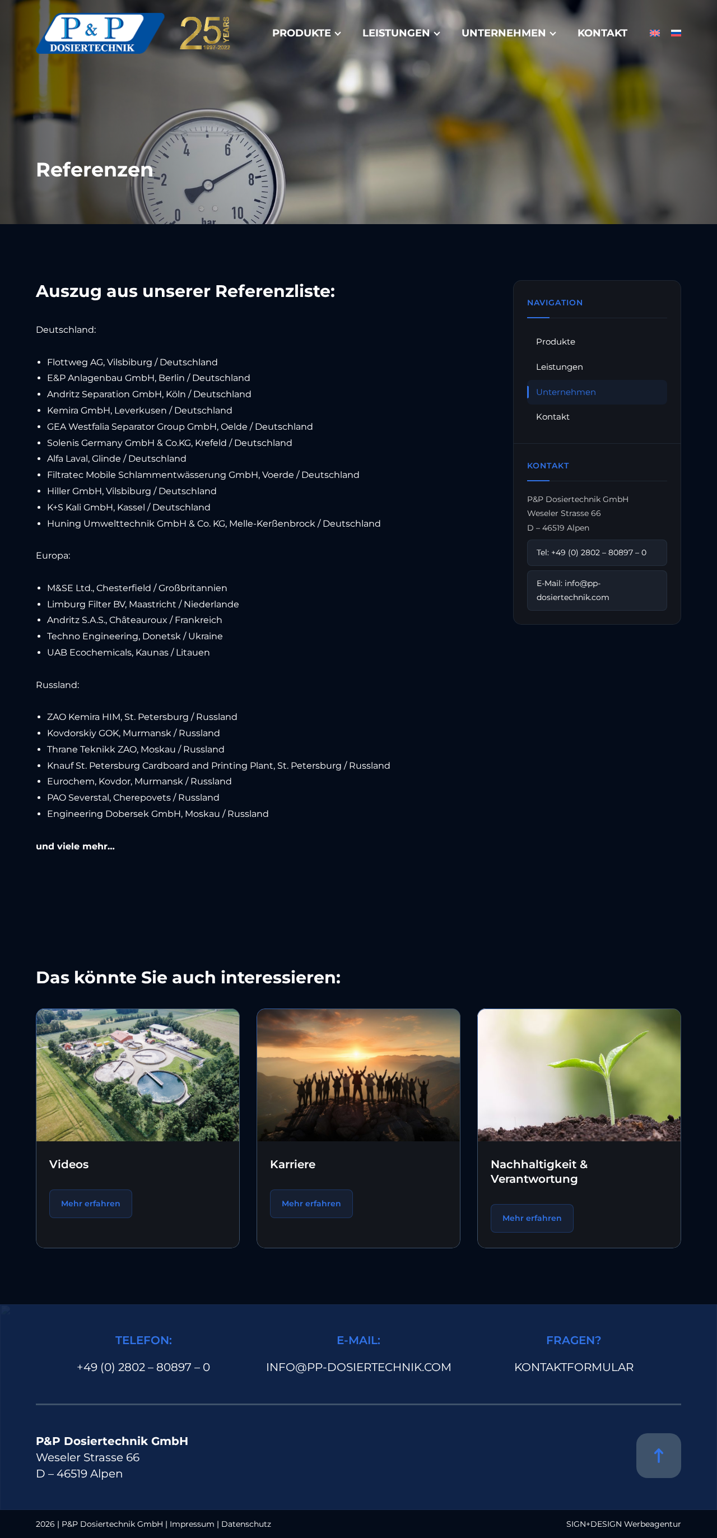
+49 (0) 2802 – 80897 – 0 (143, 1367)
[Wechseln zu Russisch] (676, 33)
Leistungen (396, 33)
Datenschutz (246, 1524)
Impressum (192, 1524)
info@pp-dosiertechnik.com (358, 1367)
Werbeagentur (652, 1524)
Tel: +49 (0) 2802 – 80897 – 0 (591, 552)
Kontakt (602, 33)
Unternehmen (504, 33)
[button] (24, 1513)
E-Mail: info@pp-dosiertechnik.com (573, 590)
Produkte (301, 33)
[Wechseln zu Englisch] (655, 33)
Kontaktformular (574, 1367)
